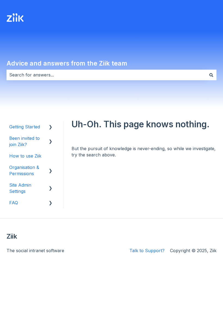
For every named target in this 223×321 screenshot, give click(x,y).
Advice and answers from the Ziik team (67, 63)
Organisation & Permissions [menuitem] (24, 170)
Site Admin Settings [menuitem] (20, 188)
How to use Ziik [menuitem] (25, 156)
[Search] (211, 75)
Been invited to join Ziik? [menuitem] (24, 141)
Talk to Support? (147, 250)
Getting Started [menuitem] (24, 126)
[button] (50, 127)
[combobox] (106, 75)
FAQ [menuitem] (13, 202)
